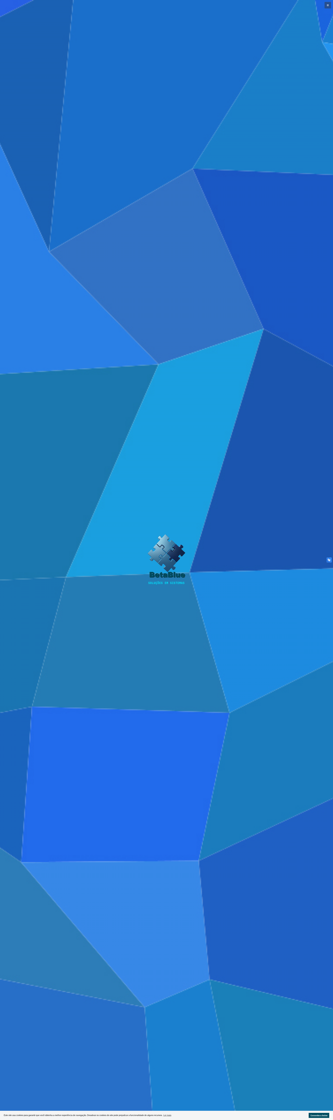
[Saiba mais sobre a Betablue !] (166, 557)
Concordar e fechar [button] (319, 1115)
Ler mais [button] (167, 1115)
